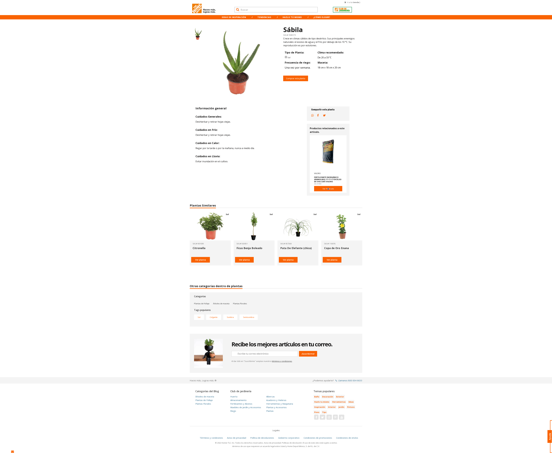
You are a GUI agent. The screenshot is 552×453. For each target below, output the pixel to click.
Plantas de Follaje (201, 303)
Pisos (316, 412)
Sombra (230, 317)
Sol (199, 317)
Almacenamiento (238, 400)
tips (324, 412)
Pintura (350, 407)
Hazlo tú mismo (292, 17)
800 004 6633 (355, 380)
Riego (233, 410)
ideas (351, 402)
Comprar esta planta (295, 78)
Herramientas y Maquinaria (279, 403)
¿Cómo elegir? (321, 17)
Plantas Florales (240, 303)
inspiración (319, 407)
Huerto (233, 396)
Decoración (327, 396)
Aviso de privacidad (236, 437)
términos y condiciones (282, 361)
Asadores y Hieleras (276, 400)
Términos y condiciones (211, 437)
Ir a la (353, 2)
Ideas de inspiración (234, 17)
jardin (341, 407)
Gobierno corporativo (288, 437)
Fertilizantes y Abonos (241, 403)
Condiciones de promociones (318, 437)
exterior (340, 396)
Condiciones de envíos (347, 437)
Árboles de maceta (221, 303)
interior (332, 407)
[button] (328, 189)
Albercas (270, 396)
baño (316, 396)
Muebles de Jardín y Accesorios (245, 407)
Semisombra (248, 317)
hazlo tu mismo (321, 402)
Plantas (270, 410)
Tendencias (264, 17)
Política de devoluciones (262, 437)
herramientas (339, 402)
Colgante (213, 317)
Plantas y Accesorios (276, 407)
